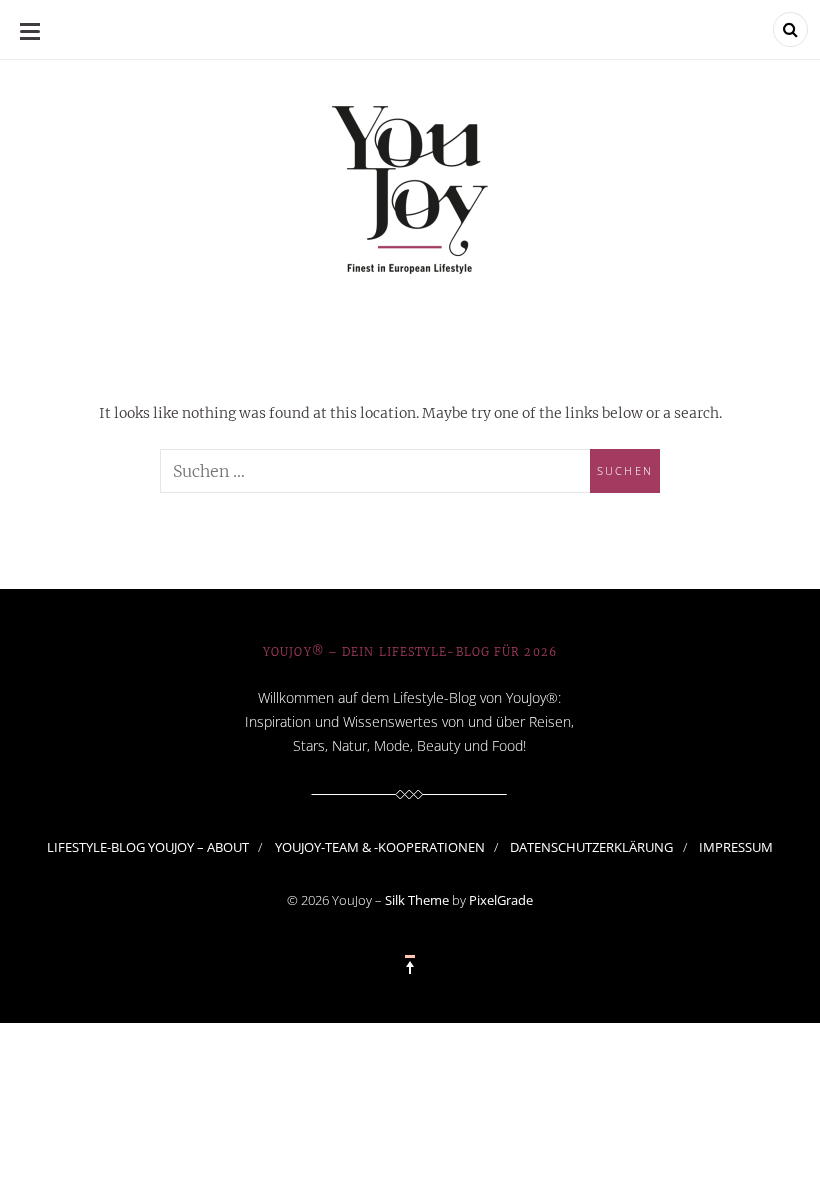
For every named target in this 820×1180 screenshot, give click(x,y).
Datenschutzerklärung (591, 847)
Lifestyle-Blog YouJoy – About (148, 847)
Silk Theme (417, 900)
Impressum (736, 847)
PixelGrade (501, 900)
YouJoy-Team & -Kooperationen (380, 847)
